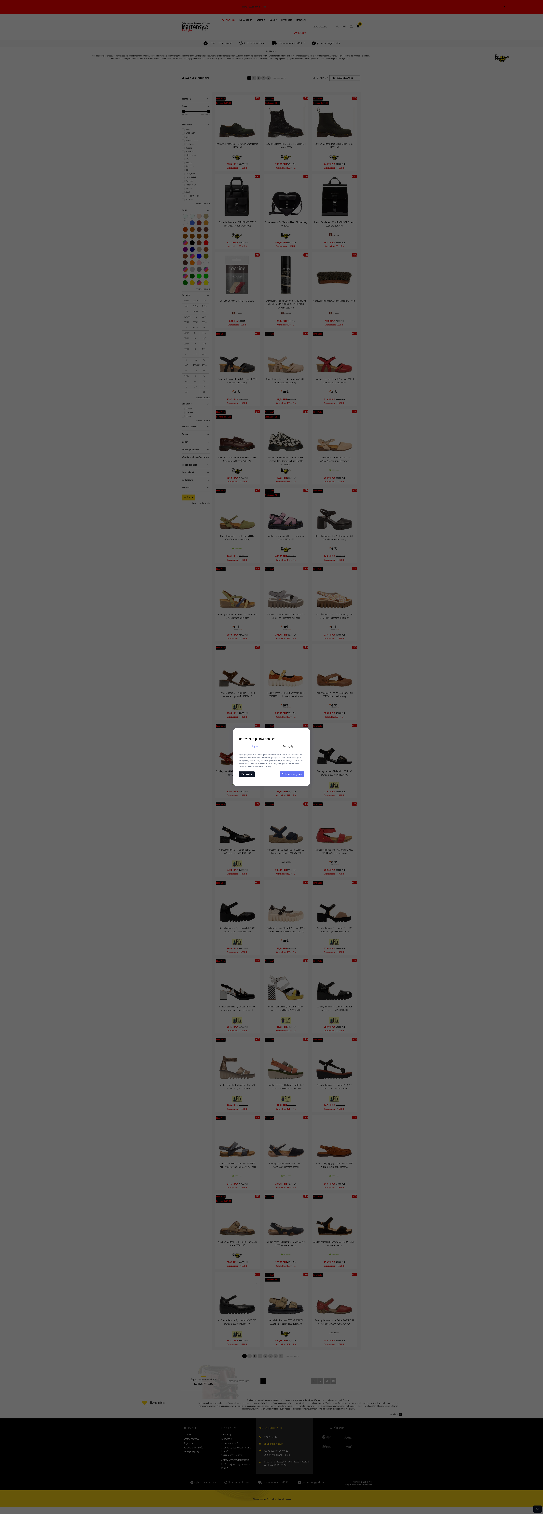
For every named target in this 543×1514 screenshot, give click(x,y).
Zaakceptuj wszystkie (292, 774)
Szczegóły (288, 746)
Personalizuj (246, 774)
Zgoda (255, 746)
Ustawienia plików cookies (257, 739)
